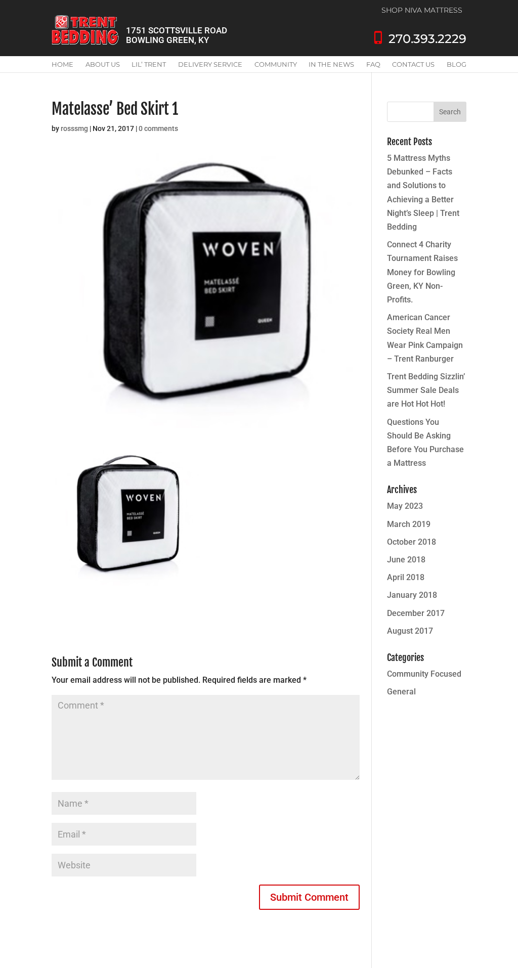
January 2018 (412, 595)
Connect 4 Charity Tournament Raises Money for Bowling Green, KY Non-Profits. (422, 272)
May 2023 (405, 506)
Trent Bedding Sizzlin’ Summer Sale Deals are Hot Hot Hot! (426, 390)
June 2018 (406, 559)
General (401, 691)
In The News (331, 64)
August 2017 (410, 631)
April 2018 (405, 577)
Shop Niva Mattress (421, 10)
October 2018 (411, 542)
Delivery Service (210, 64)
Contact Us (413, 64)
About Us (102, 64)
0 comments (158, 128)
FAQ (373, 64)
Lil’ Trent (149, 64)
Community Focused (424, 674)
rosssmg (74, 128)
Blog (456, 64)
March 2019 (408, 524)
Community (275, 64)
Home (62, 64)
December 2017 (416, 613)
